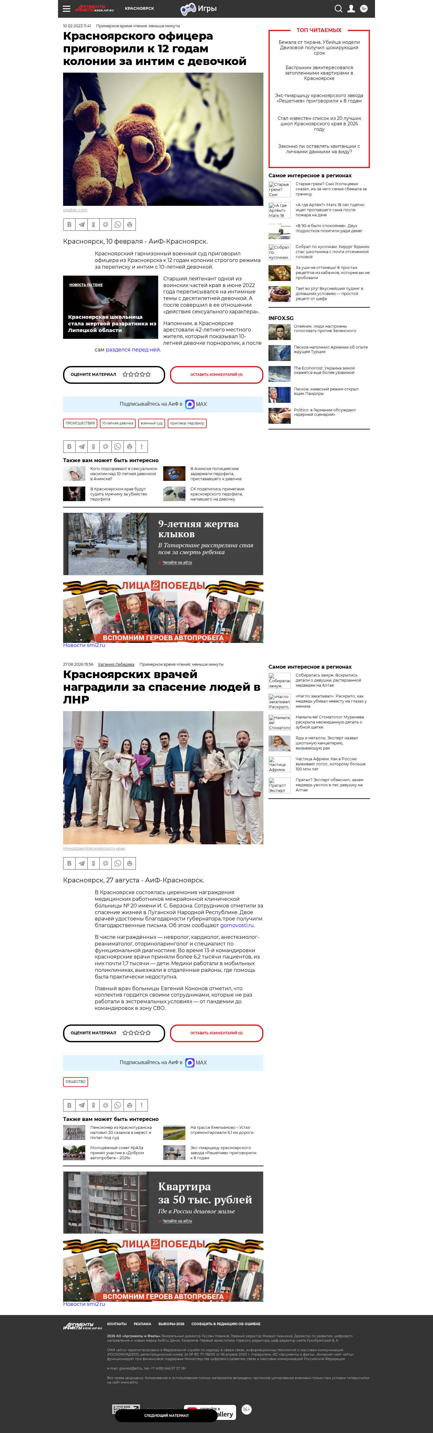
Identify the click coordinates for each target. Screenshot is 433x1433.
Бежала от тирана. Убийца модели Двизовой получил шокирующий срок (319, 48)
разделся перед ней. (133, 350)
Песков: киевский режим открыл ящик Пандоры (326, 391)
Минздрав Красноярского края (94, 848)
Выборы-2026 (171, 1324)
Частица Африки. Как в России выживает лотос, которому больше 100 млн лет (330, 763)
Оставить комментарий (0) (217, 375)
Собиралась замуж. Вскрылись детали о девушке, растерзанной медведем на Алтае (328, 680)
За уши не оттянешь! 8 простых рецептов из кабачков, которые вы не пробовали (333, 272)
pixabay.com (75, 209)
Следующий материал (166, 1416)
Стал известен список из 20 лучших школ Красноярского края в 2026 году (319, 124)
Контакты (116, 1324)
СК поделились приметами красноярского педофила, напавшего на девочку (217, 494)
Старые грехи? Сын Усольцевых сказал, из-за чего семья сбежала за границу (331, 188)
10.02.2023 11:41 (77, 25)
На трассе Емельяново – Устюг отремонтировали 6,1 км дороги (222, 1130)
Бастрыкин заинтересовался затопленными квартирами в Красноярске (319, 73)
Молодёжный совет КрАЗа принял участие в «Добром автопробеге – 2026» (117, 1152)
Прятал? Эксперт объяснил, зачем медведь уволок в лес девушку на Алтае (329, 784)
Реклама (142, 1324)
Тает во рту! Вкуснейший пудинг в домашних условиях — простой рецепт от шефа (329, 293)
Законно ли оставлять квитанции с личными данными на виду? (319, 149)
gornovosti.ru (237, 925)
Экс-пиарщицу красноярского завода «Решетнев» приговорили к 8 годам (319, 98)
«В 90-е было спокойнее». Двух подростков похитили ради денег (329, 228)
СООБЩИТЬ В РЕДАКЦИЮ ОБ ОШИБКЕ (226, 1324)
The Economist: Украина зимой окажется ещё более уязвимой (324, 370)
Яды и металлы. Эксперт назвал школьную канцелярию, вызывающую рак (327, 743)
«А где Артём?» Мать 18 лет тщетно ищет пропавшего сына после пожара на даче (330, 209)
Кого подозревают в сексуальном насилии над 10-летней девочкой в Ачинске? (123, 473)
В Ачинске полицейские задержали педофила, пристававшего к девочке (216, 473)
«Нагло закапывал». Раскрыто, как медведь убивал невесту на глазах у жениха (331, 701)
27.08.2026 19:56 (78, 664)
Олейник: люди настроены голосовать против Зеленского (325, 328)
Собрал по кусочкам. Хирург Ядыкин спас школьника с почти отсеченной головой (332, 251)
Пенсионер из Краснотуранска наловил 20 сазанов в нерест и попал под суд (121, 1132)
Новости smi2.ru (84, 645)
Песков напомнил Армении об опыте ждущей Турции (331, 349)
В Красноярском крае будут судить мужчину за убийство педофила (118, 494)
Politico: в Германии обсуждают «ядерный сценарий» (325, 412)
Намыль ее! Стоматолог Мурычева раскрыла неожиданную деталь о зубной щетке (330, 722)
